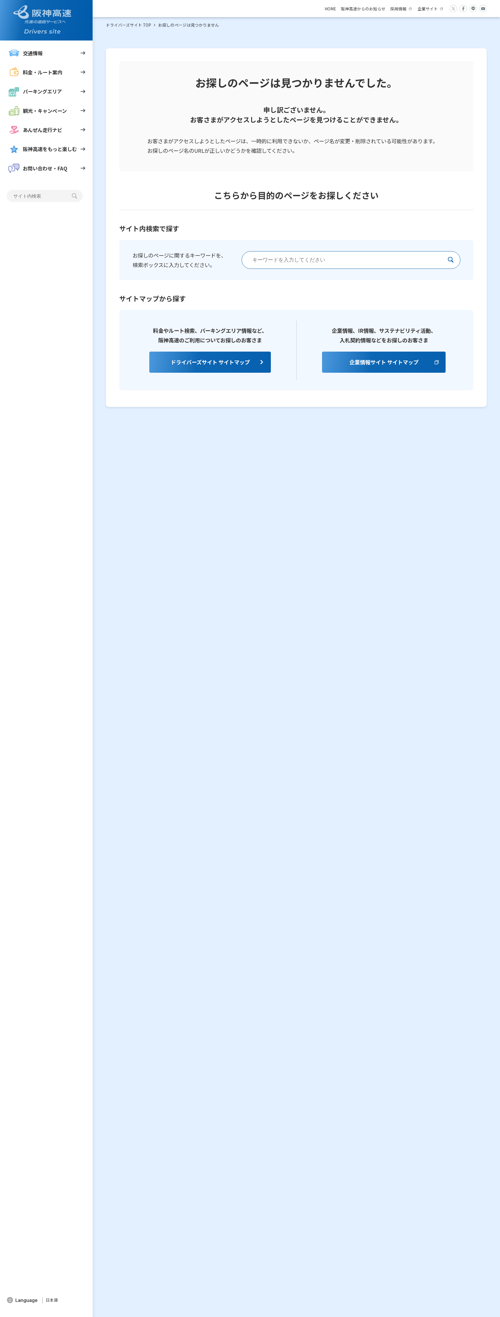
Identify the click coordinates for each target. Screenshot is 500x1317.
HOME (330, 9)
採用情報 (398, 9)
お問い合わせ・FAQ (45, 168)
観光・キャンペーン (45, 110)
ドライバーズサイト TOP (128, 25)
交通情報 (33, 52)
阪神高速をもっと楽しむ (50, 149)
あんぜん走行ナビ (42, 129)
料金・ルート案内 (42, 72)
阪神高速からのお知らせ (363, 9)
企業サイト (428, 9)
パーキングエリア (42, 91)
